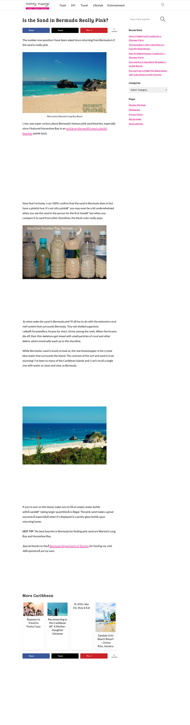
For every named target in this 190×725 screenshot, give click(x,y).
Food (63, 5)
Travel (84, 5)
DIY (73, 5)
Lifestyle (98, 5)
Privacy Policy (136, 114)
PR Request (134, 109)
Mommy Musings (137, 105)
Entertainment (116, 5)
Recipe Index (135, 119)
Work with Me (136, 123)
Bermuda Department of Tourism (69, 546)
